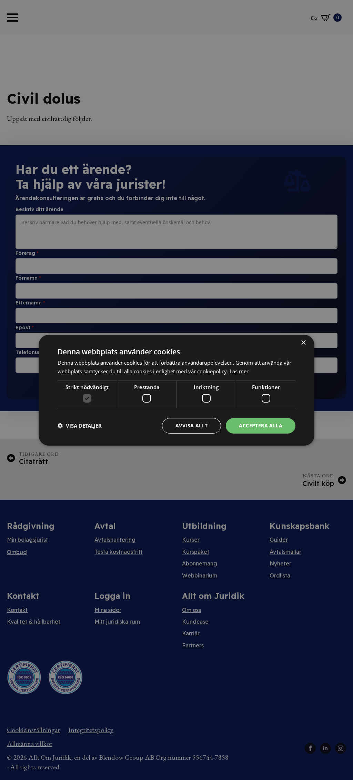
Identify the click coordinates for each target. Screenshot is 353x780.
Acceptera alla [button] (260, 425)
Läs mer (239, 371)
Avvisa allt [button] (191, 425)
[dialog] (176, 389)
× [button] (303, 342)
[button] (80, 425)
